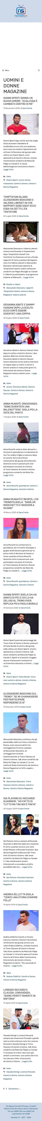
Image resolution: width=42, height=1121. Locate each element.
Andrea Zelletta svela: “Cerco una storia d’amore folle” (20, 897)
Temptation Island (11, 291)
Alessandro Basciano (15, 288)
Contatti (18, 1106)
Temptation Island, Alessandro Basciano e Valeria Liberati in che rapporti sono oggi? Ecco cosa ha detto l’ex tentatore (19, 204)
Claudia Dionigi (12, 1072)
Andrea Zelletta (13, 976)
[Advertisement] (21, 45)
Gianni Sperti (12, 180)
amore (9, 387)
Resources (34, 1109)
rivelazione (8, 183)
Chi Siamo (10, 1106)
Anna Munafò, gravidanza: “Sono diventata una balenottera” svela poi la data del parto (20, 408)
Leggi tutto (8, 169)
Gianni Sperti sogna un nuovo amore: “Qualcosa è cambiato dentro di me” (20, 100)
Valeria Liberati (19, 295)
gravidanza (24, 486)
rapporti (29, 288)
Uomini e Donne (21, 183)
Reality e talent (13, 284)
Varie (8, 176)
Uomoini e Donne (26, 489)
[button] (39, 70)
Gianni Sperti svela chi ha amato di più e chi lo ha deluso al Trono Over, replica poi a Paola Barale (20, 599)
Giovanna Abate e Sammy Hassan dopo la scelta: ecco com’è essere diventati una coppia (19, 309)
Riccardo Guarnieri (25, 877)
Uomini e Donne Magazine (14, 684)
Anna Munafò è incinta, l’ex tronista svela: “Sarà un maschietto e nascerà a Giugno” (21, 504)
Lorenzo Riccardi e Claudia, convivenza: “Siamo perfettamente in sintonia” (19, 994)
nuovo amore (24, 180)
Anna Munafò (12, 486)
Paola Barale (24, 677)
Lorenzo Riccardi (27, 1072)
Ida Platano (11, 877)
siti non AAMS (13, 1111)
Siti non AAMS (25, 1111)
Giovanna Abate (20, 387)
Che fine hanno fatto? (20, 1109)
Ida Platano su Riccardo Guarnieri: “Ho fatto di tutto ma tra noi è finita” (19, 801)
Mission (7, 1109)
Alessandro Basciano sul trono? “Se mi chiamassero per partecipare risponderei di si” (20, 698)
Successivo (15, 1089)
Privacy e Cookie (29, 1106)
